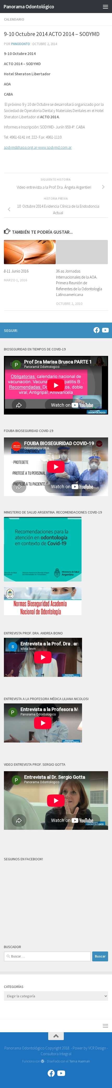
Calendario (14, 19)
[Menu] (105, 6)
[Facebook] (97, 330)
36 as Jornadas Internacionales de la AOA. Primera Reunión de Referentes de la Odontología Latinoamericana (79, 283)
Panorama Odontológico (28, 6)
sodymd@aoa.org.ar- (21, 147)
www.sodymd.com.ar (55, 147)
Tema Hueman (79, 1061)
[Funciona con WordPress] (42, 1061)
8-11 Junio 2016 (16, 271)
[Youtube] (105, 330)
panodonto (20, 44)
